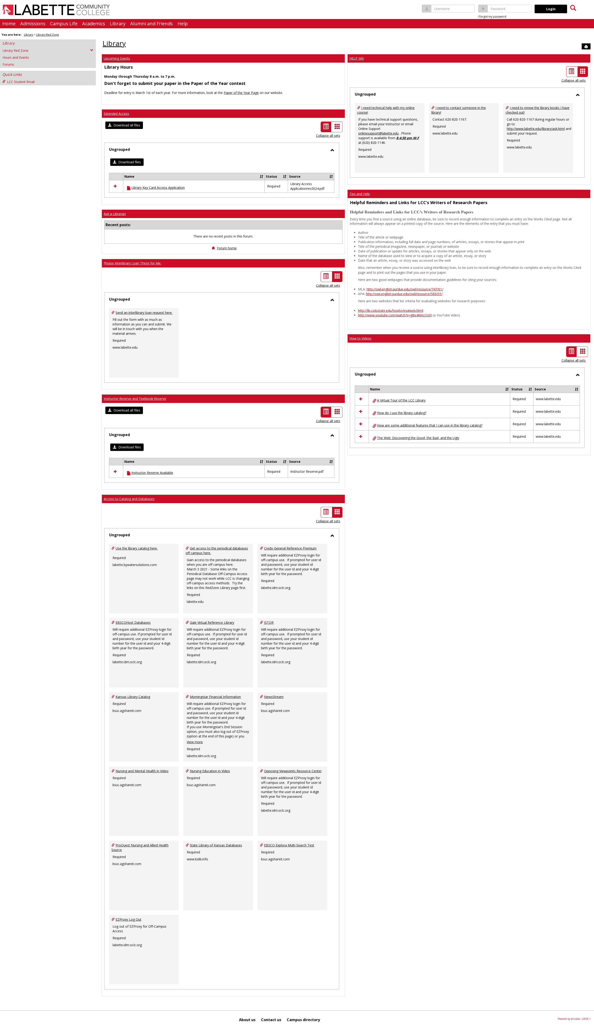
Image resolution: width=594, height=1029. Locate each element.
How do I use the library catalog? (401, 413)
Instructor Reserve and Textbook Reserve (135, 398)
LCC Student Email (21, 82)
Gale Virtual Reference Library (212, 622)
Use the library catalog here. (137, 548)
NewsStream (274, 697)
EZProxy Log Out (128, 919)
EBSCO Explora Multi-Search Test (289, 845)
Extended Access (116, 113)
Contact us (271, 1019)
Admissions (32, 23)
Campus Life (63, 23)
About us (247, 1019)
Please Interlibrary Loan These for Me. (132, 263)
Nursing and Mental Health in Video (142, 771)
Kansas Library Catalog (133, 697)
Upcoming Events (117, 58)
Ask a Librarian (115, 214)
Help (183, 23)
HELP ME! (356, 58)
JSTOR (269, 622)
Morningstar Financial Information (215, 697)
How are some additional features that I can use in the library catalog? (429, 425)
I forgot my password (492, 17)
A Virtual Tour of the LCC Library (401, 400)
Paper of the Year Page (241, 92)
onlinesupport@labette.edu (378, 133)
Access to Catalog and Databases (129, 499)
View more (195, 742)
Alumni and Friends (151, 23)
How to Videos (360, 338)
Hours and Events (16, 57)
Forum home (227, 248)
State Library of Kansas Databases (216, 845)
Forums (8, 64)
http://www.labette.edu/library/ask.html (536, 128)
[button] (124, 125)
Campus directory (303, 1019)
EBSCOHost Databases (133, 622)
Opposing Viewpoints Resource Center (293, 771)
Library (118, 23)
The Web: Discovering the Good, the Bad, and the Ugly (418, 438)
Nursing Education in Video (210, 771)
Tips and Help (359, 194)
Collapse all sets (328, 135)
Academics (93, 23)
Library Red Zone (47, 35)
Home (9, 23)
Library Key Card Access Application (158, 187)
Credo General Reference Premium (290, 548)
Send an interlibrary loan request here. (144, 312)
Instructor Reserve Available (152, 472)
